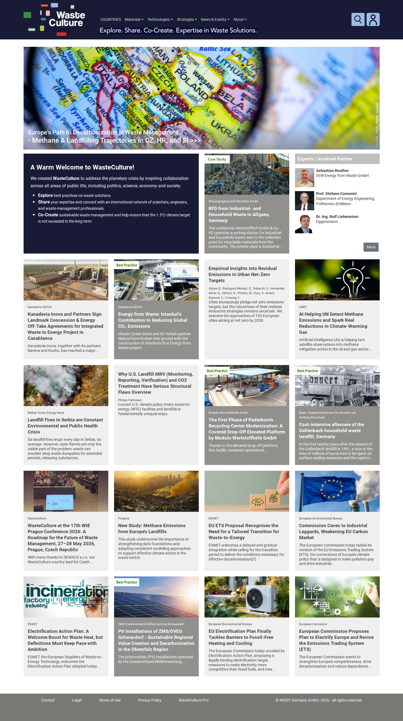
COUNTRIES (110, 19)
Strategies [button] (185, 19)
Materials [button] (133, 19)
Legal (76, 700)
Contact (48, 700)
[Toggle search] (358, 19)
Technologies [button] (158, 19)
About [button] (238, 19)
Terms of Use (110, 700)
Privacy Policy (149, 700)
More (371, 247)
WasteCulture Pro (194, 700)
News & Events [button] (213, 19)
